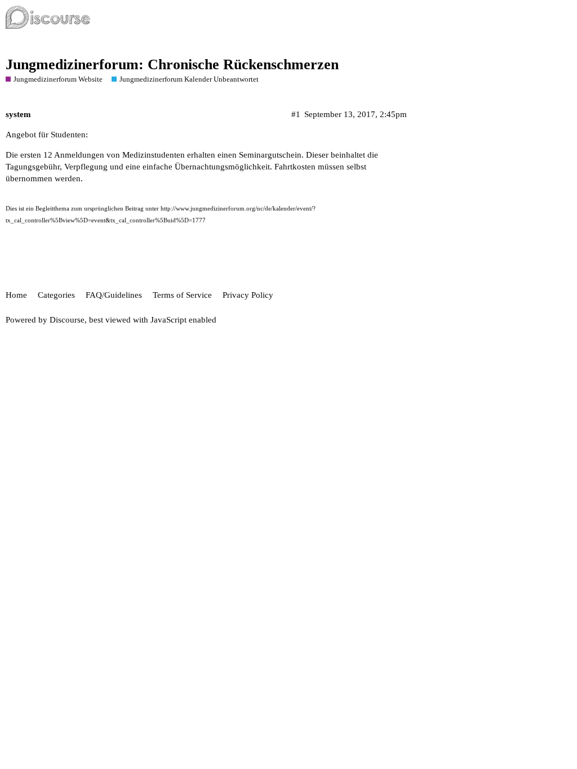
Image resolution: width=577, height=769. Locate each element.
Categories (56, 294)
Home (16, 294)
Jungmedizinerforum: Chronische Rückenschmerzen (172, 64)
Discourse (67, 319)
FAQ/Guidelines (114, 294)
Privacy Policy (248, 294)
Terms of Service (182, 294)
